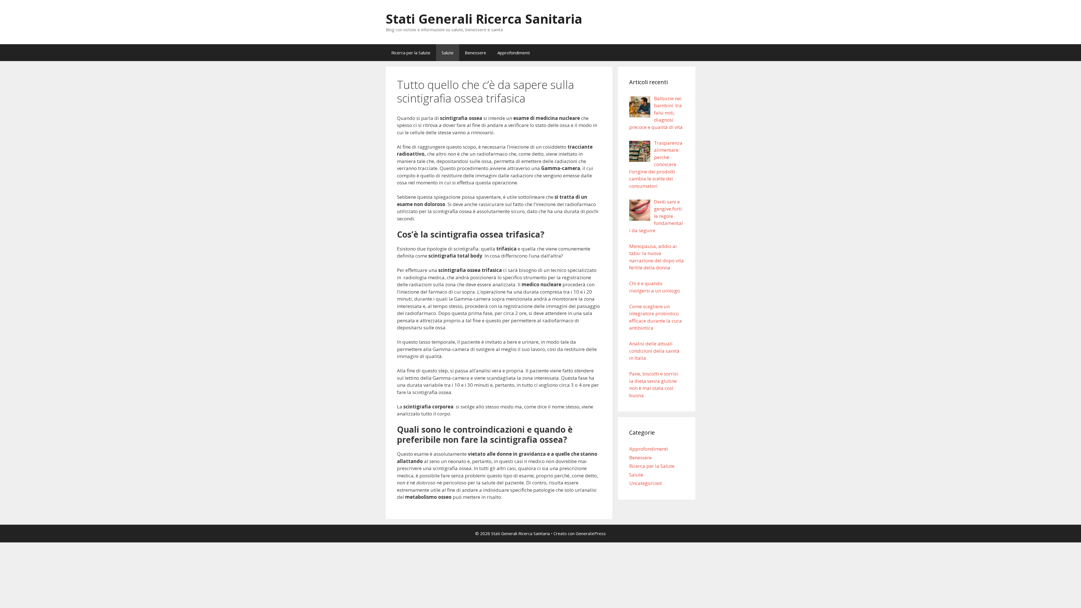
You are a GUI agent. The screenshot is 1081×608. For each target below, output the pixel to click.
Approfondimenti (513, 52)
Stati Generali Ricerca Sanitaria (484, 18)
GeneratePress (591, 533)
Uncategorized (645, 483)
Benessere (475, 52)
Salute (448, 52)
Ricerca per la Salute (410, 52)
